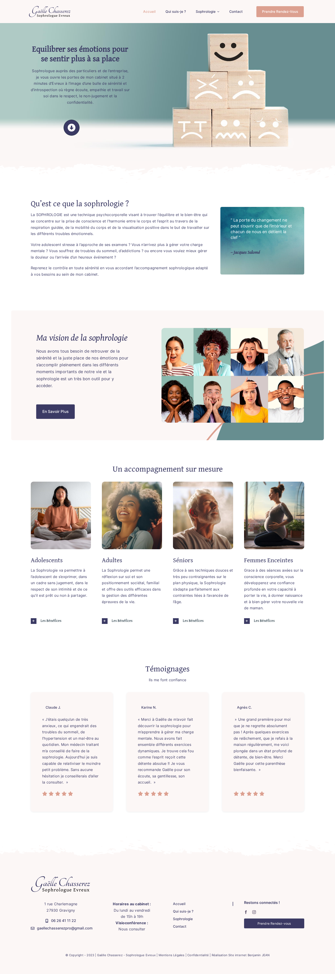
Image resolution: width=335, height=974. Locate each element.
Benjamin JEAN (259, 955)
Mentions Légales (172, 955)
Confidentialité (198, 955)
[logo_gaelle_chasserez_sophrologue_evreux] (50, 7)
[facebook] (246, 912)
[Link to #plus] (72, 128)
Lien (121, 257)
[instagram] (254, 912)
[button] (61, 621)
